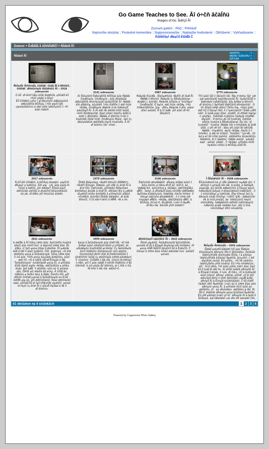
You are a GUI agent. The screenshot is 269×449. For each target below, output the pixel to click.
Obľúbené (223, 32)
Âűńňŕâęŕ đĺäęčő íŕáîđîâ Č (174, 37)
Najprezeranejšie (167, 32)
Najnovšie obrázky (105, 32)
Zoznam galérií (161, 28)
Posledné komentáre (137, 32)
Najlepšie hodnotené (198, 32)
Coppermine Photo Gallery (141, 315)
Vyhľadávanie (243, 32)
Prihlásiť (191, 28)
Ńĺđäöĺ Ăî (67, 46)
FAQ (178, 28)
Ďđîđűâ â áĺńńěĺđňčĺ (42, 46)
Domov (19, 46)
